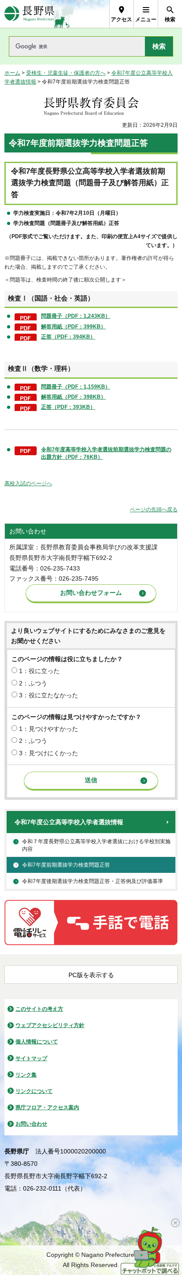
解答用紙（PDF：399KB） (73, 327)
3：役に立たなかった (48, 695)
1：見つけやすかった (48, 728)
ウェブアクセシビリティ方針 (49, 1025)
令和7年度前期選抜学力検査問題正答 (66, 865)
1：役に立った (39, 670)
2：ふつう (33, 683)
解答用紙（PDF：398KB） (73, 397)
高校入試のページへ (28, 483)
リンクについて (34, 1091)
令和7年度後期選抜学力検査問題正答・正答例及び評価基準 (92, 881)
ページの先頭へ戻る (154, 509)
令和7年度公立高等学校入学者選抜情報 (69, 822)
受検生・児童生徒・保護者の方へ (66, 73)
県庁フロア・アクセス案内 (47, 1107)
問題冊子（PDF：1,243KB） (75, 316)
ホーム (12, 73)
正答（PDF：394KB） (68, 337)
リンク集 (26, 1075)
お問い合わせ (31, 1124)
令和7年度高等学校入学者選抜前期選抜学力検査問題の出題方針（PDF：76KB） (106, 453)
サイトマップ (31, 1058)
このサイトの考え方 (39, 1009)
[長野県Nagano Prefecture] (29, 14)
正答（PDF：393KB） (68, 407)
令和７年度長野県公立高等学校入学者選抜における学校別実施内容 (96, 845)
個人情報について (36, 1042)
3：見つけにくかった (48, 753)
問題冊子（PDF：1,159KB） (75, 387)
